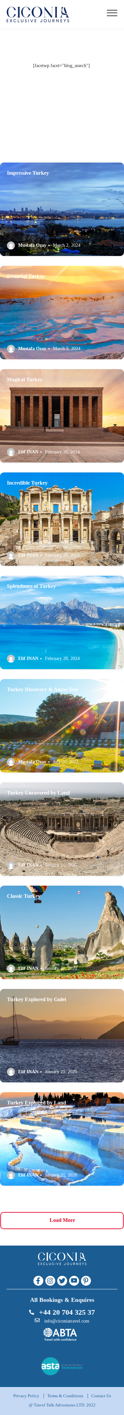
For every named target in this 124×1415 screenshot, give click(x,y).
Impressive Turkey (28, 173)
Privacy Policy (26, 1395)
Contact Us (101, 1395)
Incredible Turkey (27, 483)
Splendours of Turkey (31, 586)
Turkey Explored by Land (36, 1102)
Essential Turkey (26, 276)
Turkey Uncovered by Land (38, 793)
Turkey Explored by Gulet (36, 999)
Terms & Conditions (65, 1395)
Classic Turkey (23, 896)
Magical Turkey (25, 379)
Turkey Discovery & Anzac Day (42, 689)
